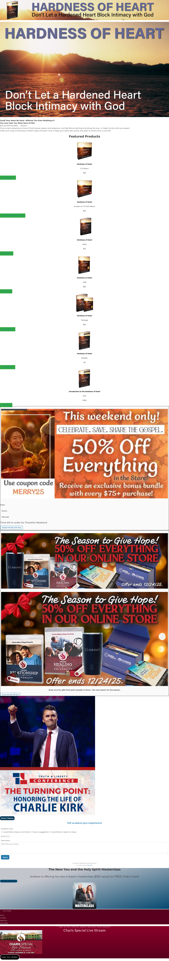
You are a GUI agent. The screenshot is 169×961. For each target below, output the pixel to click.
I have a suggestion (40, 832)
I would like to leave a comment (16, 832)
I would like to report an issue (63, 832)
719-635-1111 (89, 865)
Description (5, 840)
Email (3, 836)
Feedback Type (7, 829)
